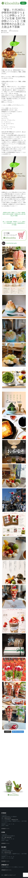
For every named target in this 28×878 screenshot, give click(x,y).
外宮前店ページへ (5, 828)
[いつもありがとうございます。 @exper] (14, 451)
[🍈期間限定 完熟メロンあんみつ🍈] (14, 355)
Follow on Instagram (18, 731)
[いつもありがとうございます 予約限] (14, 693)
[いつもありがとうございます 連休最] (14, 548)
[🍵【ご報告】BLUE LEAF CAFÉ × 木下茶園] (14, 427)
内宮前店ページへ (5, 843)
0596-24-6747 (7, 818)
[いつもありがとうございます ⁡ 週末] (14, 669)
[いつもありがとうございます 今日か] (14, 258)
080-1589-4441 (7, 837)
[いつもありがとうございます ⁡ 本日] (14, 572)
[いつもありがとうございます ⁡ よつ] (14, 597)
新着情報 (5, 30)
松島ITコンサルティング (10, 875)
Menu (23, 3)
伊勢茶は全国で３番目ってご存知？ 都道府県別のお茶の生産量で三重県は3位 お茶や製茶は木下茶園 (14, 214)
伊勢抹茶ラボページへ (6, 870)
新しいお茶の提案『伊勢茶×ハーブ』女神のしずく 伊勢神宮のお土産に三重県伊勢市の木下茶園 (14, 223)
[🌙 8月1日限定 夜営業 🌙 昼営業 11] (14, 282)
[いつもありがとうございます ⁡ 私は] (14, 476)
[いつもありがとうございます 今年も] (14, 717)
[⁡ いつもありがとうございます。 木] (14, 306)
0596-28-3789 (7, 852)
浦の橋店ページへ (5, 861)
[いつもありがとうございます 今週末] (14, 524)
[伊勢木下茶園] (10, 3)
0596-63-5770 (14, 819)
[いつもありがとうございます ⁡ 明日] (14, 621)
